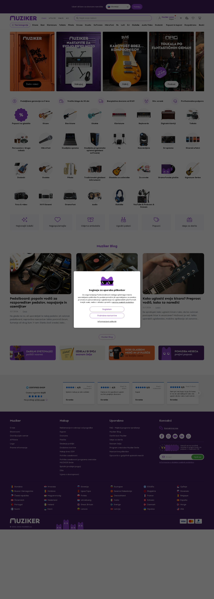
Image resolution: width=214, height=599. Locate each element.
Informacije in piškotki (107, 321)
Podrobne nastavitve (107, 315)
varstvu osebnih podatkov (123, 302)
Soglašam (107, 309)
